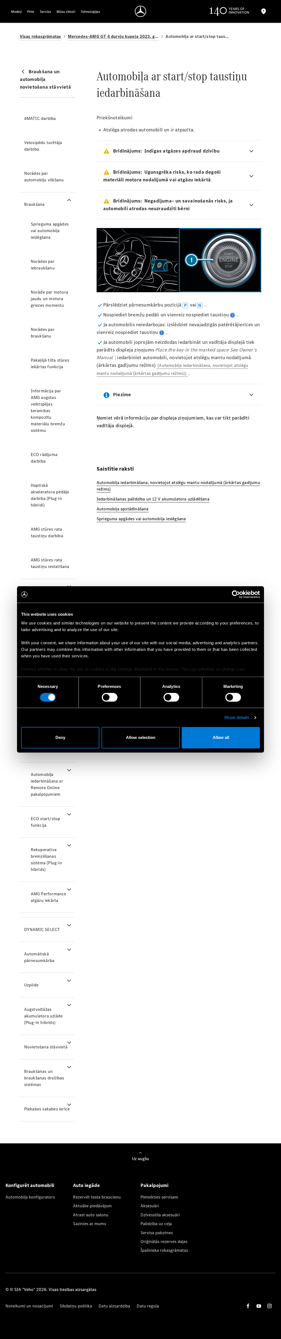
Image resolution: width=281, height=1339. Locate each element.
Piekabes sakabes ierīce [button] (47, 1109)
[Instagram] (269, 1306)
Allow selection (140, 737)
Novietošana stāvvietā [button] (46, 1047)
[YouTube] (258, 1306)
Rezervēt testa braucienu (97, 1197)
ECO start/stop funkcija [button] (45, 822)
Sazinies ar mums (89, 1224)
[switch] (109, 697)
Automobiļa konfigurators (30, 1197)
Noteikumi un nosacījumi (29, 1306)
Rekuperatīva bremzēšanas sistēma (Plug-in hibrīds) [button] (46, 859)
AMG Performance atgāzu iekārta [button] (48, 897)
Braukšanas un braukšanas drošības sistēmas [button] (44, 1077)
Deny (60, 737)
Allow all (221, 737)
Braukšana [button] (34, 204)
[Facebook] (248, 1306)
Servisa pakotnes (156, 1233)
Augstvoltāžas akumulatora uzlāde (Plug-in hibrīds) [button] (43, 1015)
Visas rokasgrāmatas (40, 36)
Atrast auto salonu (90, 1215)
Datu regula (148, 1306)
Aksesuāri (149, 1206)
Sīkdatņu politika (76, 1306)
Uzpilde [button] (31, 985)
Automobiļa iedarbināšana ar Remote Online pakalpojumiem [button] (47, 784)
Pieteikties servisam (159, 1197)
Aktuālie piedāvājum (92, 1206)
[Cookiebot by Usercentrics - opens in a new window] (236, 594)
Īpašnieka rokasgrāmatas (164, 1250)
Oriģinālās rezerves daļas (163, 1241)
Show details (236, 717)
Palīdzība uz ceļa (156, 1224)
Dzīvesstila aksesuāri (160, 1215)
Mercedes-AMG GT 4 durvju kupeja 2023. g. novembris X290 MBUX (113, 36)
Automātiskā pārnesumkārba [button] (39, 957)
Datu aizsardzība (114, 1306)
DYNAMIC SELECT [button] (42, 929)
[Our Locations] (263, 11)
